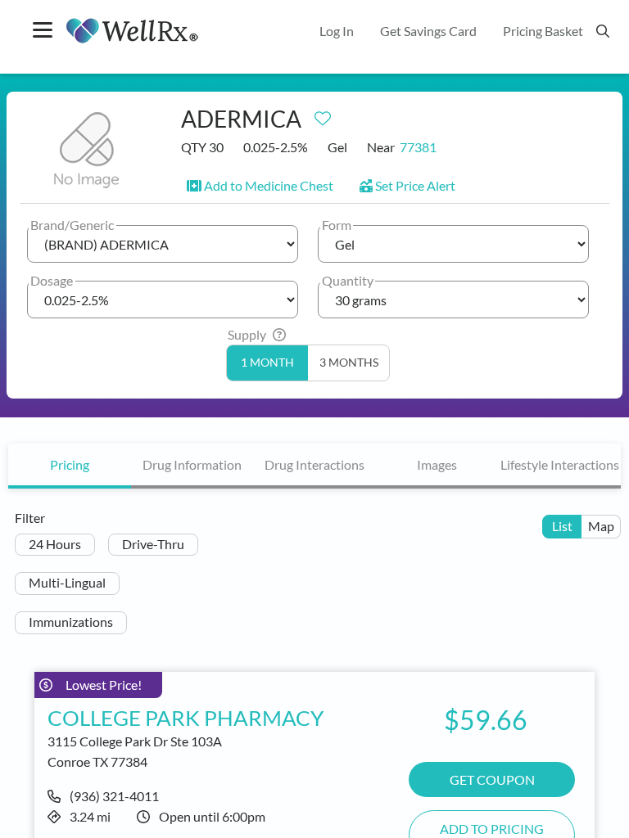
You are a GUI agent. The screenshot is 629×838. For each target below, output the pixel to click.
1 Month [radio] (267, 362)
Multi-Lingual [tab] (67, 582)
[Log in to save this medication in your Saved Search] (322, 114)
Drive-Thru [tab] (153, 544)
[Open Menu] (43, 31)
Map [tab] (601, 526)
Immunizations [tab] (71, 621)
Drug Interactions (314, 464)
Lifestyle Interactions (559, 464)
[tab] (69, 466)
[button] (260, 185)
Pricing (69, 464)
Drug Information (192, 464)
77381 (418, 147)
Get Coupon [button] (492, 779)
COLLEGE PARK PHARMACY (186, 718)
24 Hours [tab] (55, 544)
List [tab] (562, 526)
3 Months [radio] (348, 362)
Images (437, 464)
